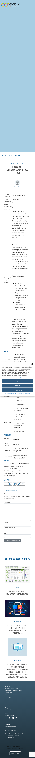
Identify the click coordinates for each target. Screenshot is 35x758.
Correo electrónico (10, 528)
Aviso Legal (27, 393)
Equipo (7, 708)
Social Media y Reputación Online (13, 690)
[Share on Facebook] (6, 484)
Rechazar (17, 385)
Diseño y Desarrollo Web (11, 694)
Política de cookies (9, 393)
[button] (32, 364)
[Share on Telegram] (14, 484)
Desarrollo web (15, 163)
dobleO (17, 155)
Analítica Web (8, 692)
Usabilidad (7, 696)
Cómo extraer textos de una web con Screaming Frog (17, 593)
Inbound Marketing (10, 698)
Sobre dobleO (8, 706)
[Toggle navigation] (31, 5)
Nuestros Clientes (9, 710)
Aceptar (17, 381)
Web (5, 533)
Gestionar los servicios (17, 378)
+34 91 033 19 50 (11, 730)
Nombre (7, 522)
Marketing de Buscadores (11, 688)
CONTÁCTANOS (15, 753)
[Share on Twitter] (19, 484)
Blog (10, 155)
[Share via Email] (23, 484)
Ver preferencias (17, 390)
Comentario (8, 502)
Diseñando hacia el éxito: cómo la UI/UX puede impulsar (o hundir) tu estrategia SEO (17, 629)
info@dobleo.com (11, 726)
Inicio (4, 155)
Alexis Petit (17, 187)
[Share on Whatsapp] (10, 484)
